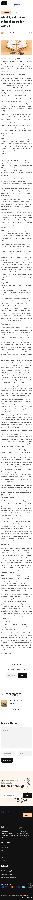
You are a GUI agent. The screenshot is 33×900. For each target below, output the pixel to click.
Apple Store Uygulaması (8, 874)
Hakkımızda (4, 847)
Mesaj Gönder (7, 760)
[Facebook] (23, 897)
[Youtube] (28, 897)
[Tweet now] (25, 897)
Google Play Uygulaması (8, 871)
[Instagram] (31, 897)
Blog (2, 850)
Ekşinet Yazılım (27, 895)
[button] (4, 3)
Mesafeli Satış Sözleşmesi (8, 877)
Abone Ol (22, 675)
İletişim (3, 861)
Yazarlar (3, 854)
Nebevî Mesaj (6, 12)
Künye (3, 857)
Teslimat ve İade (6, 884)
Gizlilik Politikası (6, 881)
